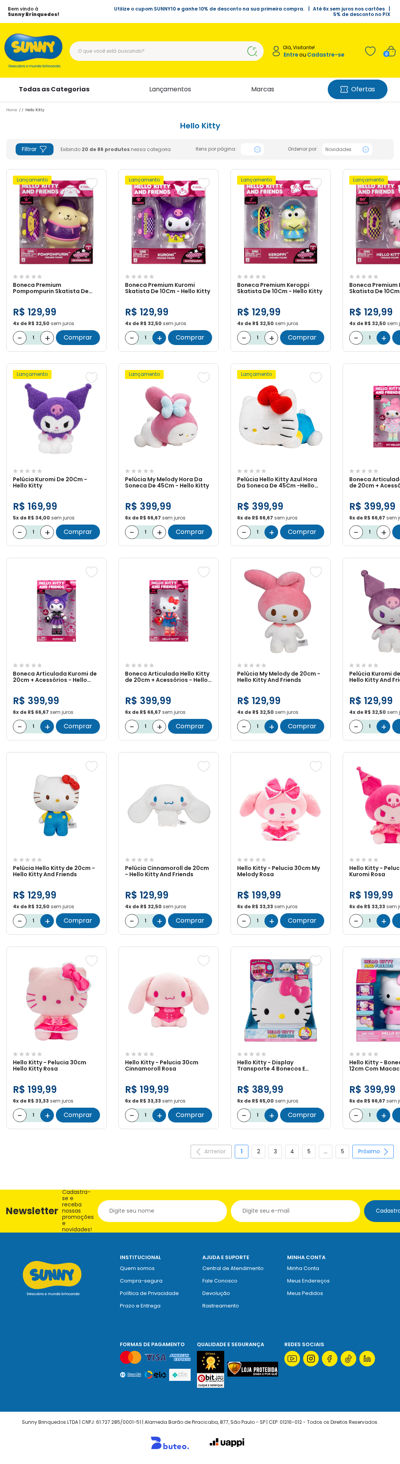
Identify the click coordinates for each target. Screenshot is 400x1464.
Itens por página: (216, 149)
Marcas (262, 89)
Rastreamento (220, 1305)
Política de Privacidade (149, 1293)
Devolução (216, 1293)
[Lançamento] (56, 266)
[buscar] (252, 51)
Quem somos (137, 1268)
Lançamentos (170, 89)
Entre (291, 55)
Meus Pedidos (305, 1293)
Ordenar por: (303, 149)
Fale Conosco (220, 1280)
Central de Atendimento (233, 1268)
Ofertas (363, 89)
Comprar (78, 337)
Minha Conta (303, 1268)
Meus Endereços (308, 1280)
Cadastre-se (326, 55)
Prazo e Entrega (140, 1305)
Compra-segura (141, 1280)
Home (11, 109)
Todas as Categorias (54, 89)
